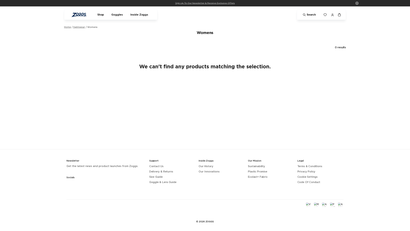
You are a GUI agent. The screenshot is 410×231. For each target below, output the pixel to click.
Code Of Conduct (308, 182)
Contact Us (156, 166)
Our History (206, 166)
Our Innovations (209, 172)
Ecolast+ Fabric (257, 177)
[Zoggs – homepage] (79, 15)
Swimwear (79, 27)
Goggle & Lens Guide (162, 182)
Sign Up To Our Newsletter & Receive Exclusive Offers (205, 3)
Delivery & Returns (161, 172)
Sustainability (256, 166)
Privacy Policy (306, 172)
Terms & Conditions (309, 166)
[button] (357, 3)
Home (67, 27)
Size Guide (156, 177)
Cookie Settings (307, 177)
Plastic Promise (257, 172)
